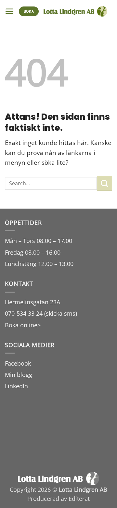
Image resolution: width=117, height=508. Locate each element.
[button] (9, 11)
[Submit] (104, 183)
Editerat (79, 498)
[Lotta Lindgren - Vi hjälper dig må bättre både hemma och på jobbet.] (75, 11)
